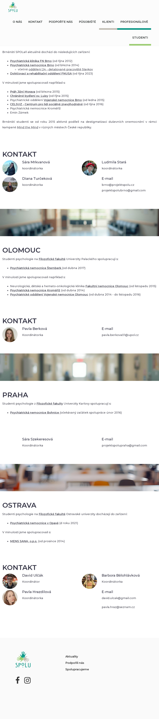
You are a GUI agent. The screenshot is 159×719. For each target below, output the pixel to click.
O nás (17, 22)
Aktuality (71, 656)
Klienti (108, 22)
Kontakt (35, 22)
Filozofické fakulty (49, 403)
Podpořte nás (61, 22)
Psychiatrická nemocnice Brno (32, 65)
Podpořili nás (74, 663)
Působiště (87, 22)
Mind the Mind (27, 127)
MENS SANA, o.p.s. (23, 541)
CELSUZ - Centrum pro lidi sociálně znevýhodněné (46, 104)
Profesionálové (134, 22)
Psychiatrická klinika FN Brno (31, 61)
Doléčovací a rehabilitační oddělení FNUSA (41, 73)
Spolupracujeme (77, 669)
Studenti (140, 37)
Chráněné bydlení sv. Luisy (29, 96)
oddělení (61, 69)
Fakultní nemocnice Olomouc (106, 286)
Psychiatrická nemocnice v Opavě (34, 523)
